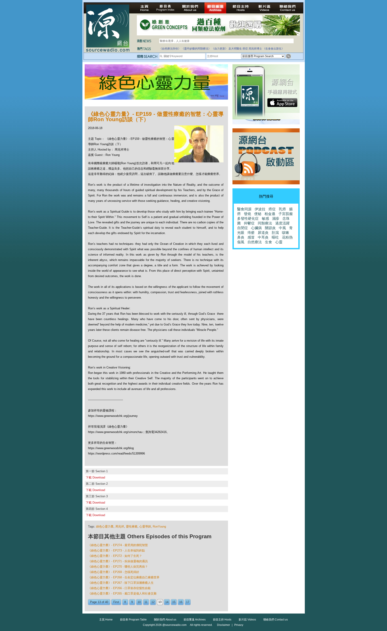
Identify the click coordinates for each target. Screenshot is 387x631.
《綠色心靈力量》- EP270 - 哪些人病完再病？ (118, 566)
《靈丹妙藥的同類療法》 (196, 48)
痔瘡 (251, 233)
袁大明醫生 (235, 48)
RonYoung (159, 526)
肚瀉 (275, 233)
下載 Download (95, 477)
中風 (282, 228)
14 (166, 602)
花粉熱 (287, 237)
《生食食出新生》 (273, 48)
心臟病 (256, 228)
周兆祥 (119, 526)
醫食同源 (244, 209)
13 (159, 602)
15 (173, 602)
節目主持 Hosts (222, 619)
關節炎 (270, 228)
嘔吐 (275, 237)
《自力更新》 (220, 48)
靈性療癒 (132, 526)
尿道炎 (263, 233)
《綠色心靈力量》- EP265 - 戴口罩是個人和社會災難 (122, 593)
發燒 (247, 214)
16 (180, 602)
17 (187, 602)
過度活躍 (282, 223)
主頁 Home (106, 619)
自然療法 (254, 242)
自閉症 (242, 228)
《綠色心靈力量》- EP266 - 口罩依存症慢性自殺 (119, 588)
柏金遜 (269, 214)
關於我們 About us (165, 619)
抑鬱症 (249, 223)
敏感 (265, 218)
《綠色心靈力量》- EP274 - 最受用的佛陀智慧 (118, 545)
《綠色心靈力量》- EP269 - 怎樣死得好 (113, 572)
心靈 (278, 242)
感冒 (251, 237)
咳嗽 (285, 233)
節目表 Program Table (133, 619)
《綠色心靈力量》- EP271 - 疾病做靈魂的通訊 (118, 561)
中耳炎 (263, 237)
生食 (268, 242)
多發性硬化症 (248, 218)
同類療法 (265, 223)
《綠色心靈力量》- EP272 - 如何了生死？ (115, 556)
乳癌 (282, 209)
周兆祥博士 (255, 48)
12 (153, 602)
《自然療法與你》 (170, 48)
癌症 (245, 48)
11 (145, 602)
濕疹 (275, 218)
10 (139, 602)
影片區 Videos (247, 619)
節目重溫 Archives (195, 619)
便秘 (257, 214)
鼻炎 (240, 237)
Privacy (238, 625)
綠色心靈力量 (105, 526)
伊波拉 (260, 209)
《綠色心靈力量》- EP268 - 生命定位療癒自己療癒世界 (123, 577)
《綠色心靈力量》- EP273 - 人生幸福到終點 (116, 550)
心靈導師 (145, 526)
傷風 (240, 242)
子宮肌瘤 (285, 214)
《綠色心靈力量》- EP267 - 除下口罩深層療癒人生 (121, 582)
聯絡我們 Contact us (275, 619)
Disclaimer (223, 625)
